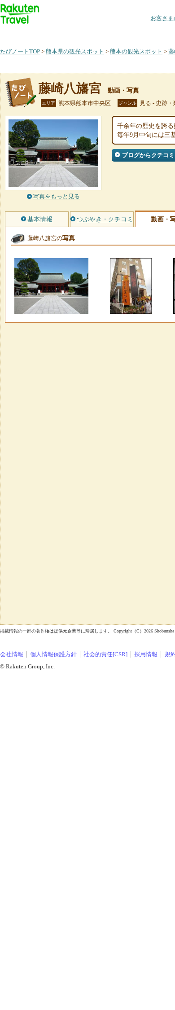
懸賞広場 (105, 33)
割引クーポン (142, 33)
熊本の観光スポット (136, 51)
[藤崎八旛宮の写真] (51, 309)
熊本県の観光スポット (75, 51)
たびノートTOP (20, 51)
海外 (68, 33)
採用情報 (146, 654)
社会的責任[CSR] (105, 654)
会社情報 (11, 654)
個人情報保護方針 (53, 654)
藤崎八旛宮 (70, 88)
